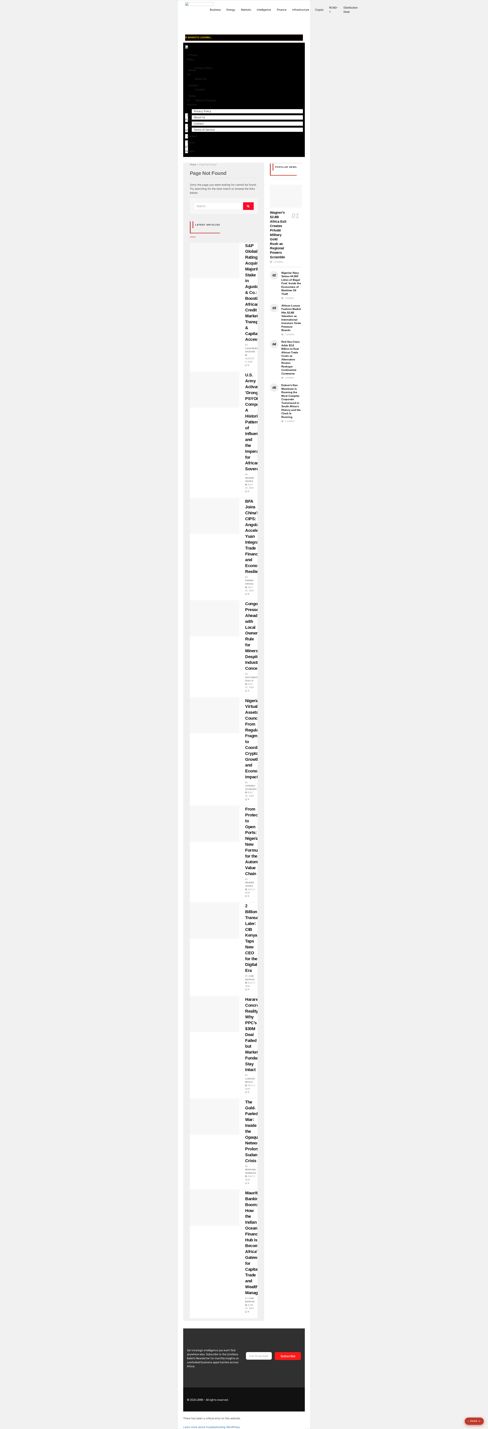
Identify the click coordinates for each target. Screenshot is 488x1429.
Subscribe (288, 1356)
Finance (282, 9)
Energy (230, 9)
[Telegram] (269, 1399)
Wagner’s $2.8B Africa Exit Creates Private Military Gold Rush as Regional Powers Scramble (278, 235)
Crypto (319, 9)
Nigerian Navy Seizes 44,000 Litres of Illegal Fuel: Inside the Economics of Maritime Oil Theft (291, 283)
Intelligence (264, 9)
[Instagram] (277, 1399)
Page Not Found (207, 164)
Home (193, 164)
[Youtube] (261, 1399)
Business (215, 9)
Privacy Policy (192, 57)
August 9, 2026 (249, 360)
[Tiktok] (253, 1399)
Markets (246, 9)
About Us (200, 78)
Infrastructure (300, 9)
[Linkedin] (285, 1399)
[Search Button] (248, 206)
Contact (192, 136)
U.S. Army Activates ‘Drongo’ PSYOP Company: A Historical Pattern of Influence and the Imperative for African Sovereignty (256, 422)
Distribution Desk (351, 9)
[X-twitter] (293, 1399)
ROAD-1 (333, 9)
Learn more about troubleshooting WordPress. (211, 1427)
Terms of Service (205, 100)
